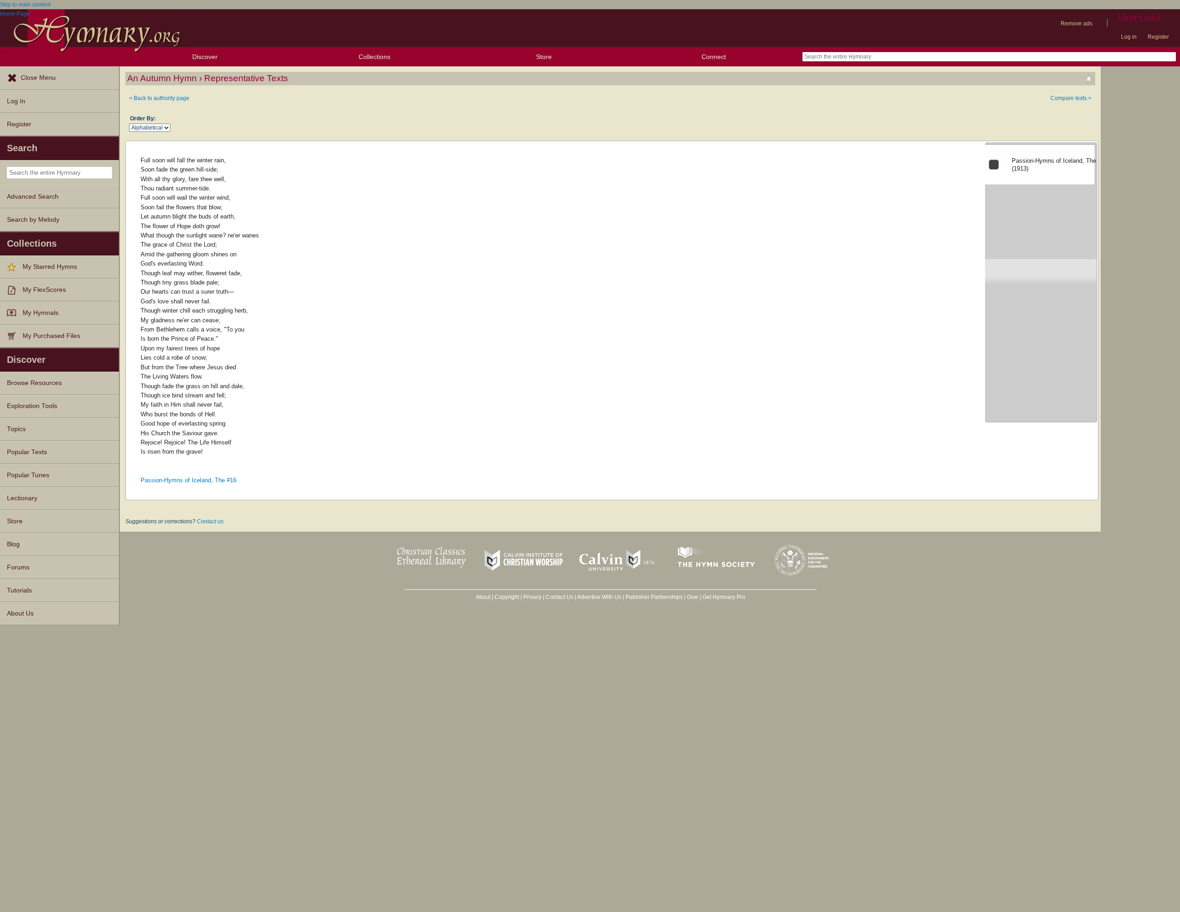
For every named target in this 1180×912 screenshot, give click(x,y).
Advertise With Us (599, 597)
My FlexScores (44, 289)
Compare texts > (1071, 98)
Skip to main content (25, 4)
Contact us (210, 521)
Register (1158, 37)
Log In (16, 101)
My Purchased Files (51, 335)
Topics (16, 429)
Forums (18, 567)
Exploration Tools (32, 406)
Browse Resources (34, 382)
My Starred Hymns (50, 266)
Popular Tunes (28, 475)
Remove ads (1076, 23)
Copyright (507, 597)
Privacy (532, 597)
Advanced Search (33, 196)
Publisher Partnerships (654, 597)
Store (544, 56)
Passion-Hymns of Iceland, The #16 (188, 480)
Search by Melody (33, 219)
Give (692, 597)
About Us (20, 613)
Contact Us (559, 597)
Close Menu (38, 77)
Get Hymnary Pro (723, 597)
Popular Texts (27, 452)
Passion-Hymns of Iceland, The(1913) (1054, 164)
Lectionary (22, 498)
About (483, 597)
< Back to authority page (159, 98)
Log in (1129, 37)
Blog (13, 544)
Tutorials (19, 590)
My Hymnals (41, 312)
